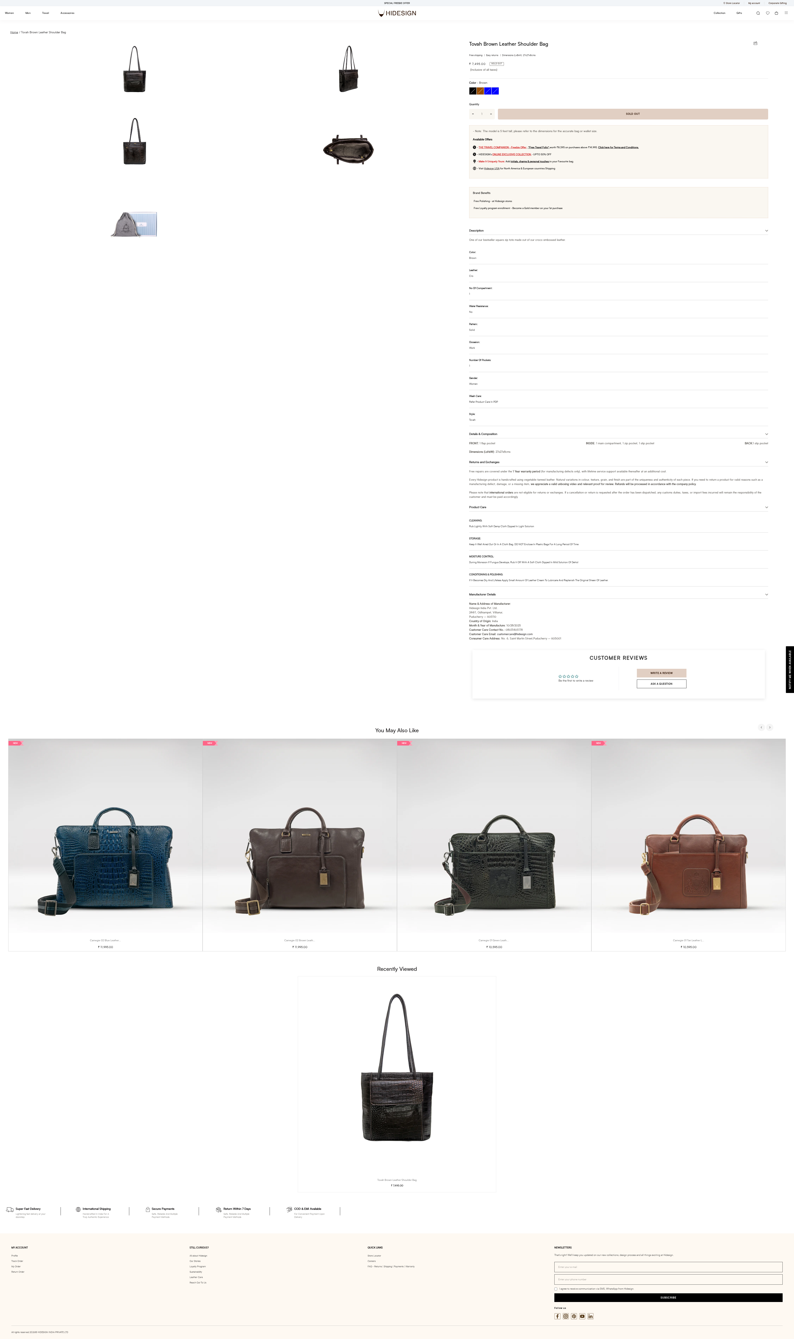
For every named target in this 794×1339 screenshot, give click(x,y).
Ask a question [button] (661, 684)
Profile (14, 1256)
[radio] (473, 91)
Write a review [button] (662, 673)
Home (14, 32)
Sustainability (196, 1272)
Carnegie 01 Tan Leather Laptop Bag (693, 940)
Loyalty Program (198, 1266)
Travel (45, 13)
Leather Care (196, 1277)
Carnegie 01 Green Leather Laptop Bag (500, 940)
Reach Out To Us (198, 1283)
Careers (372, 1261)
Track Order (17, 1261)
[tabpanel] (105, 845)
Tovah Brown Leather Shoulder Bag (43, 32)
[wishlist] (767, 13)
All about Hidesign (198, 1256)
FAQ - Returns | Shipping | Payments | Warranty (391, 1266)
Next (770, 728)
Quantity (474, 104)
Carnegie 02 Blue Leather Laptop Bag (111, 940)
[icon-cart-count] (776, 13)
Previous (762, 728)
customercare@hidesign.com (515, 634)
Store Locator (374, 1256)
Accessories (67, 13)
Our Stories (195, 1261)
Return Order (17, 1272)
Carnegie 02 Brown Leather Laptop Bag (306, 940)
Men (28, 13)
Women (9, 13)
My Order (16, 1266)
